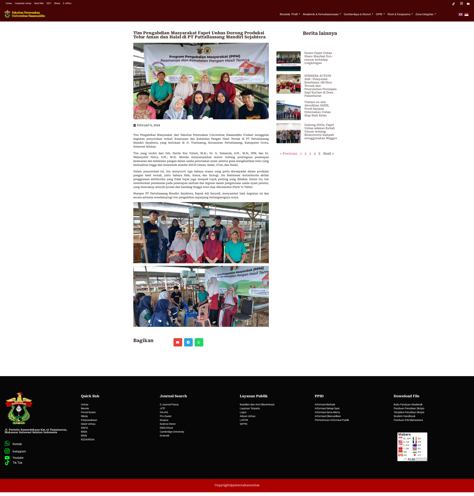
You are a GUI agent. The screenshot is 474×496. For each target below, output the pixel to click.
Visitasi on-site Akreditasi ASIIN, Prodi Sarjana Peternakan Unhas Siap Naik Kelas (317, 108)
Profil (294, 14)
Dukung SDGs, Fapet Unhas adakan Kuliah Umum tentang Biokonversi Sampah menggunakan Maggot (320, 131)
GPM (379, 14)
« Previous (288, 153)
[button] (177, 342)
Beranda (285, 14)
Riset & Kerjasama (399, 14)
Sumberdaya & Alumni (357, 14)
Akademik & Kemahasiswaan (320, 14)
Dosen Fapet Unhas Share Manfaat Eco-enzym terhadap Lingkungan (318, 58)
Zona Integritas (424, 14)
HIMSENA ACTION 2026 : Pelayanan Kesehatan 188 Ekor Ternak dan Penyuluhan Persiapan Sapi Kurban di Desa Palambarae (320, 85)
